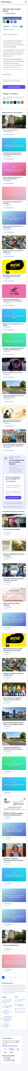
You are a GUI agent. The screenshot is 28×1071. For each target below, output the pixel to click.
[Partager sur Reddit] (22, 102)
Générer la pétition (14, 497)
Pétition (7, 26)
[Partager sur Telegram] (18, 102)
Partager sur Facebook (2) (13, 18)
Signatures (18, 26)
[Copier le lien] (15, 21)
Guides (4, 997)
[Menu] (25, 2)
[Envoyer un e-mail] (11, 21)
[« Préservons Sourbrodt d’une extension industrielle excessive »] (14, 392)
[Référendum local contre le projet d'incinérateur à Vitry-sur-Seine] (14, 271)
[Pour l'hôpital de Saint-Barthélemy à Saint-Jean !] (14, 198)
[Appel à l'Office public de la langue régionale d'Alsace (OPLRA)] (14, 173)
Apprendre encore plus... (11, 1046)
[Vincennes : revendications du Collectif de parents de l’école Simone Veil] (14, 344)
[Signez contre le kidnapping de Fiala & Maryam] (14, 320)
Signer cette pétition (14, 87)
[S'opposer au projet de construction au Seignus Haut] (14, 247)
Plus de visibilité (9, 29)
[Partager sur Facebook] (11, 102)
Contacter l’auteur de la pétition (12, 80)
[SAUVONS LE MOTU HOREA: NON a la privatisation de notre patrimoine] (14, 149)
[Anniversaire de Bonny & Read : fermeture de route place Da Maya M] (14, 295)
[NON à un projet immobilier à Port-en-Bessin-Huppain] (14, 222)
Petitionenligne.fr (6, 2)
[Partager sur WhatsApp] (4, 21)
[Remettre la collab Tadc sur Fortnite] (14, 368)
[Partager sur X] (7, 21)
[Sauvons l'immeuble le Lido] (14, 125)
